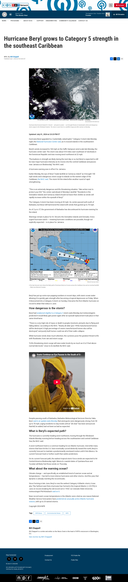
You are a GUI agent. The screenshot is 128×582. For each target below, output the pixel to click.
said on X (56, 491)
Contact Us (83, 21)
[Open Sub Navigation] (8, 21)
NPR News (39, 513)
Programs (15, 21)
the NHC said (43, 179)
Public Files (74, 560)
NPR (67, 513)
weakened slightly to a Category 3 (50, 313)
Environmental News (53, 513)
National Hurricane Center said (49, 142)
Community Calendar (67, 21)
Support (40, 21)
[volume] (10, 14)
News (4, 21)
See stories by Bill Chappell (40, 537)
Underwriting (51, 21)
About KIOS (27, 21)
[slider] (13, 14)
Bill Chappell (14, 57)
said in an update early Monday (45, 421)
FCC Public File (75, 555)
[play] (4, 14)
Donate (121, 5)
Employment (49, 555)
